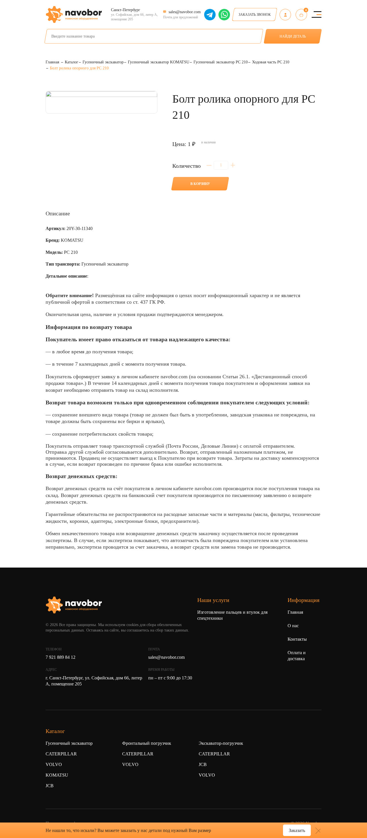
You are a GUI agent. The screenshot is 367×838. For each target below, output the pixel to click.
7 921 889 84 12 (60, 657)
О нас (293, 625)
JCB (50, 785)
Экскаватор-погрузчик (221, 743)
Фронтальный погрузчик (146, 743)
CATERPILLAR (61, 753)
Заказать (297, 830)
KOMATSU (57, 775)
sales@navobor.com (166, 657)
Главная (295, 612)
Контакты (297, 639)
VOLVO (54, 764)
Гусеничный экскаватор (69, 743)
